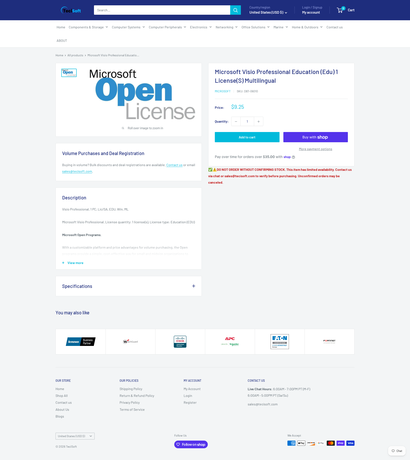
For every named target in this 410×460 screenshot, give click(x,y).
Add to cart (247, 137)
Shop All (62, 395)
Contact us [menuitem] (335, 27)
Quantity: (222, 121)
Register (190, 402)
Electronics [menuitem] (198, 27)
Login (188, 395)
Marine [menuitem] (279, 27)
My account (311, 12)
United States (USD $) (71, 436)
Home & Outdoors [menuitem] (305, 27)
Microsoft (223, 91)
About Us (62, 409)
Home (59, 55)
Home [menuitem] (61, 27)
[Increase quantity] (258, 121)
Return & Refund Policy (137, 395)
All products (75, 55)
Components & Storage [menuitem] (86, 27)
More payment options (315, 149)
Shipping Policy (131, 389)
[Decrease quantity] (235, 121)
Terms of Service (132, 409)
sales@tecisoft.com (77, 171)
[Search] (235, 10)
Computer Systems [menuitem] (126, 27)
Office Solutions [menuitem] (253, 27)
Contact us (174, 165)
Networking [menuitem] (224, 27)
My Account (192, 389)
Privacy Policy (130, 402)
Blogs (60, 416)
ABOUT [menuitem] (62, 40)
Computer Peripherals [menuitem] (165, 27)
